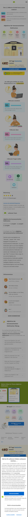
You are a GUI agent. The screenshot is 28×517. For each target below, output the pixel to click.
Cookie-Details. (17, 473)
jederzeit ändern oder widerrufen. (18, 485)
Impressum (19, 514)
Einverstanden (14, 493)
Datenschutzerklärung (6, 473)
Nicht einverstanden (14, 505)
